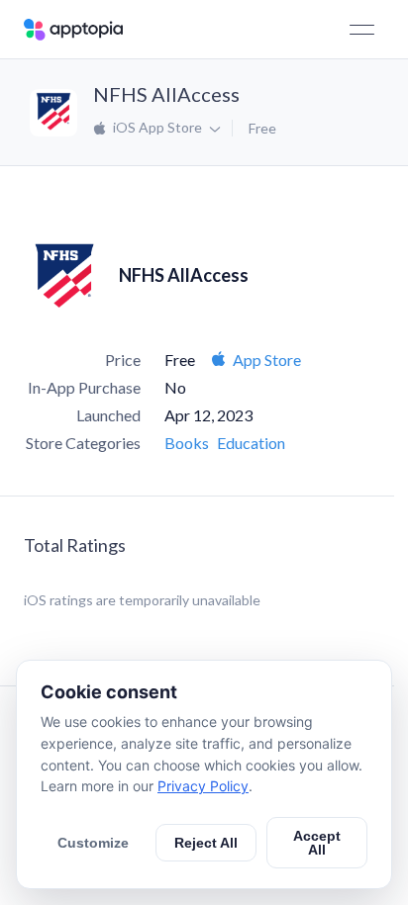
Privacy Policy (203, 785)
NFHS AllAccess (166, 94)
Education (251, 442)
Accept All (317, 843)
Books (186, 442)
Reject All (206, 843)
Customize (93, 843)
